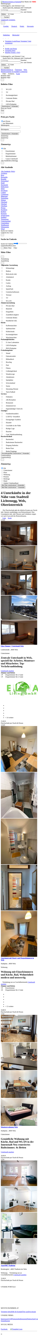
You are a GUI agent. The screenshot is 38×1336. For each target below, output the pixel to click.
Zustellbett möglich (12, 315)
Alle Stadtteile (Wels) (8, 171)
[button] (4, 30)
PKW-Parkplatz (11, 348)
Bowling (9, 362)
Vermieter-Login (10, 41)
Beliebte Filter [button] (5, 78)
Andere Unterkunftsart (10, 483)
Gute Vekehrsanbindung (14, 434)
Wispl (3, 229)
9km (10, 246)
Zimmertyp (4, 136)
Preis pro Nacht (6, 108)
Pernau (3, 208)
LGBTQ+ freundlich (13, 417)
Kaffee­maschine (11, 325)
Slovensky (30, 26)
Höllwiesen (4, 187)
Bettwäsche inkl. (11, 274)
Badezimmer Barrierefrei (14, 442)
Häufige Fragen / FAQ (12, 52)
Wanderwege (10, 374)
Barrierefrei (10, 439)
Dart (7, 365)
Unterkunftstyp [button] (6, 457)
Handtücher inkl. (11, 321)
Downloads (32, 1312)
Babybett (9, 309)
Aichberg (4, 173)
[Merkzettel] (16, 20)
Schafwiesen (5, 215)
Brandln (3, 179)
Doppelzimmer (11, 154)
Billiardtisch (10, 359)
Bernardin (4, 177)
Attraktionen (10, 377)
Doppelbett (9, 312)
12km (14, 246)
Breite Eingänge (11, 451)
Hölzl (3, 189)
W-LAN (9, 89)
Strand (8, 353)
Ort (2, 246)
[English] (2, 38)
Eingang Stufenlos (12, 445)
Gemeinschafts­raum (12, 292)
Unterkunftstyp (6, 455)
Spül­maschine (10, 328)
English (5, 26)
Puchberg (4, 210)
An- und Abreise (26, 12)
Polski (22, 26)
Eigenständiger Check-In (14, 409)
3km (4, 246)
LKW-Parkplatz (11, 104)
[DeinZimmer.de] (12, 1304)
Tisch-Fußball (10, 392)
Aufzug (8, 286)
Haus (5, 472)
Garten (8, 283)
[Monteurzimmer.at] (11, 1294)
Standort (23, 10)
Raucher (9, 431)
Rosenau (4, 213)
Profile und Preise (11, 49)
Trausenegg (5, 219)
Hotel (5, 481)
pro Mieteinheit (8, 123)
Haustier (9, 422)
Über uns (25, 1312)
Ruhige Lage (10, 428)
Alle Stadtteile (5, 161)
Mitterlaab (4, 196)
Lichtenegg (4, 194)
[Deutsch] (4, 38)
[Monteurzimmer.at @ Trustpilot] (16, 1329)
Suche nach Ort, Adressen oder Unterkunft (17, 8)
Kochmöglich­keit (11, 95)
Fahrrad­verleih (11, 356)
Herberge (6, 479)
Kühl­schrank (10, 331)
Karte (18, 74)
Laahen (3, 192)
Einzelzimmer (10, 151)
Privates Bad (10, 101)
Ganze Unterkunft (12, 159)
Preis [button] (2, 110)
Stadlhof (3, 217)
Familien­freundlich (12, 414)
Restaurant (9, 403)
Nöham (3, 200)
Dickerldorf (5, 181)
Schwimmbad (10, 383)
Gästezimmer (7, 470)
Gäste (12, 14)
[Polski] (6, 38)
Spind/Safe (9, 289)
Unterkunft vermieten (8, 20)
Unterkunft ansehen (7, 671)
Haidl (3, 183)
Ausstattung (5, 259)
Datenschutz (31, 1319)
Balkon (8, 271)
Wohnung (6, 475)
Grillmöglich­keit (11, 371)
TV (7, 92)
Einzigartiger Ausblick (13, 420)
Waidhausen (5, 225)
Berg (2, 175)
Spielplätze (9, 380)
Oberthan (4, 206)
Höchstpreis (5, 129)
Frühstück (9, 397)
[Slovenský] (9, 38)
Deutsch (14, 26)
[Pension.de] (9, 1298)
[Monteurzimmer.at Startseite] (11, 2)
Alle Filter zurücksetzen (9, 485)
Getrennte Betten (11, 98)
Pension (6, 477)
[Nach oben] (2, 1283)
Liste (4, 518)
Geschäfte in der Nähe (13, 425)
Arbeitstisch (10, 277)
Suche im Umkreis (7, 231)
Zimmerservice (11, 406)
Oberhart (4, 204)
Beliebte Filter (5, 76)
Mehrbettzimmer (11, 156)
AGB (10, 1319)
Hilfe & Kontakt (16, 1312)
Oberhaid (4, 202)
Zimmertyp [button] (4, 138)
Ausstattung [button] (5, 261)
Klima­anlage (10, 268)
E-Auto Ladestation (12, 342)
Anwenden (21, 485)
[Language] (3, 22)
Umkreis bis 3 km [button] (7, 233)
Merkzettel (15, 35)
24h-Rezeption (11, 400)
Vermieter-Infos (10, 50)
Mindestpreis (5, 125)
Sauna (8, 386)
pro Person (6, 121)
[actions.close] (2, 80)
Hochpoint (4, 185)
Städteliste (6, 35)
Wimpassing (5, 227)
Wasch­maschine (11, 337)
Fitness (8, 368)
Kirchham (4, 190)
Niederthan (4, 198)
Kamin (8, 280)
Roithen (3, 212)
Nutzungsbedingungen (19, 1319)
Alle (4, 148)
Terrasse (8, 295)
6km (7, 246)
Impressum (4, 1319)
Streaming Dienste (12, 389)
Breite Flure (10, 448)
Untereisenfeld (6, 221)
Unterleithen (5, 223)
